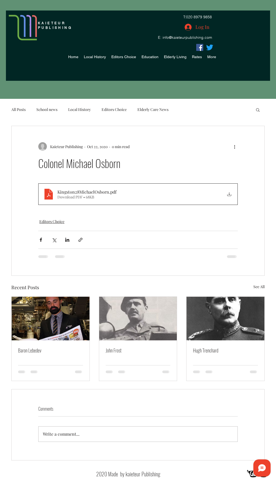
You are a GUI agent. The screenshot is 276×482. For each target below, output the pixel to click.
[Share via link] (80, 239)
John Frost (114, 350)
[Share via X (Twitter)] (54, 239)
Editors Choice (114, 109)
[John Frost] (138, 318)
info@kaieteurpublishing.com (187, 37)
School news (46, 109)
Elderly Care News (152, 109)
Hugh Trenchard (205, 350)
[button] (257, 109)
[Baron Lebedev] (50, 318)
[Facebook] (199, 47)
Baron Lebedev (29, 350)
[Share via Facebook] (40, 239)
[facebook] (209, 47)
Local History (79, 109)
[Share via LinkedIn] (67, 239)
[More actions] (234, 146)
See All (259, 286)
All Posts (18, 109)
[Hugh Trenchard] (225, 318)
